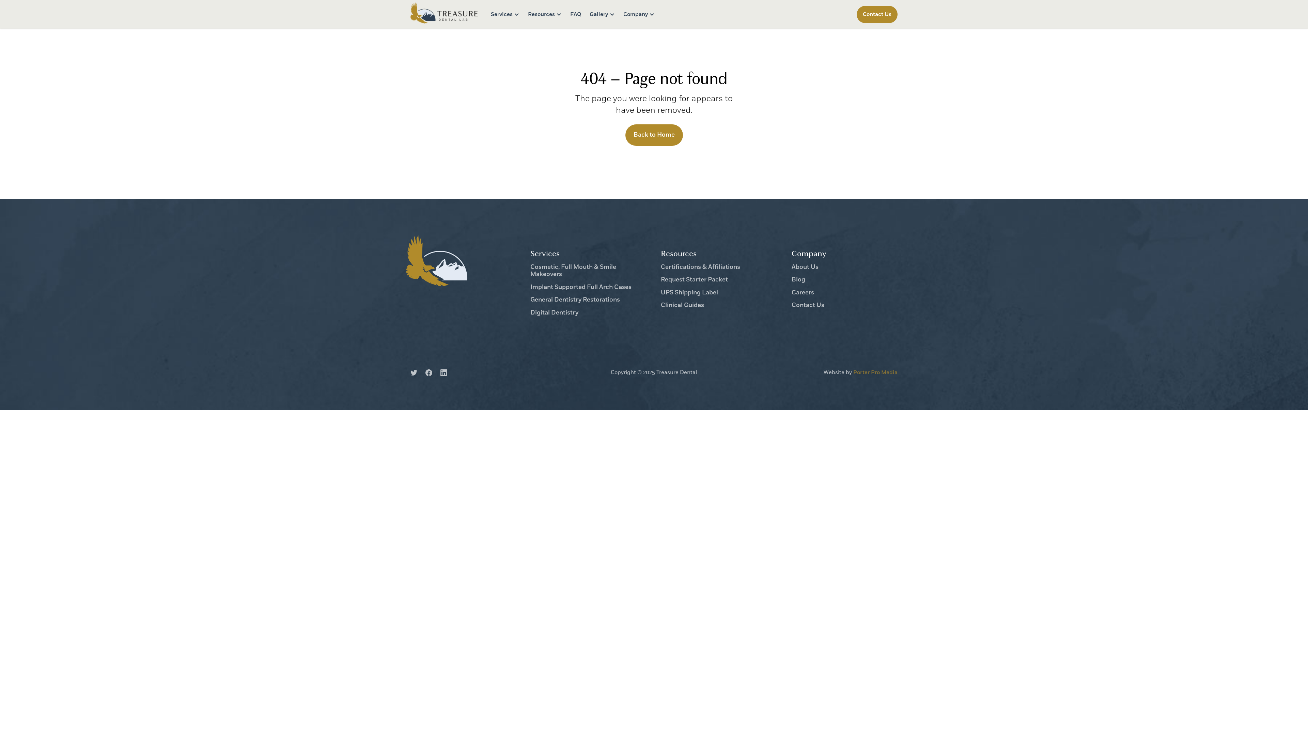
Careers (803, 293)
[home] (444, 14)
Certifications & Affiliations (700, 267)
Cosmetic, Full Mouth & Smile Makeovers (573, 271)
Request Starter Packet (694, 280)
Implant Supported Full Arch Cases (581, 287)
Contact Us (808, 305)
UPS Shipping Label (689, 293)
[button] (505, 14)
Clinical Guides (682, 305)
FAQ (575, 14)
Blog (798, 280)
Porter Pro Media (875, 372)
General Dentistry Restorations (575, 300)
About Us (805, 267)
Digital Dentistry (554, 313)
